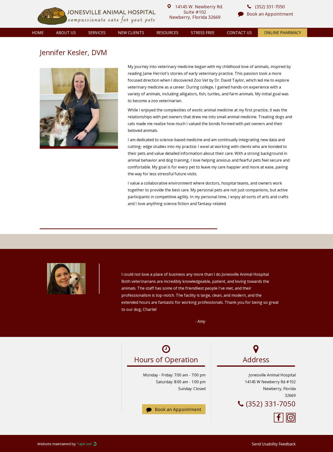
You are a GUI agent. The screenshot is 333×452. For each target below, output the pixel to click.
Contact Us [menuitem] (239, 32)
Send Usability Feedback (274, 444)
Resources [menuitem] (167, 32)
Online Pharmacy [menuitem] (282, 32)
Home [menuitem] (38, 32)
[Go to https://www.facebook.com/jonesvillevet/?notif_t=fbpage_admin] (279, 418)
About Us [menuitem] (66, 32)
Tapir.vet (84, 444)
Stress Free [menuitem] (203, 32)
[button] (194, 11)
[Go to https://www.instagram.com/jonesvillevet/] (291, 418)
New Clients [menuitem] (131, 32)
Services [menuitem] (97, 32)
